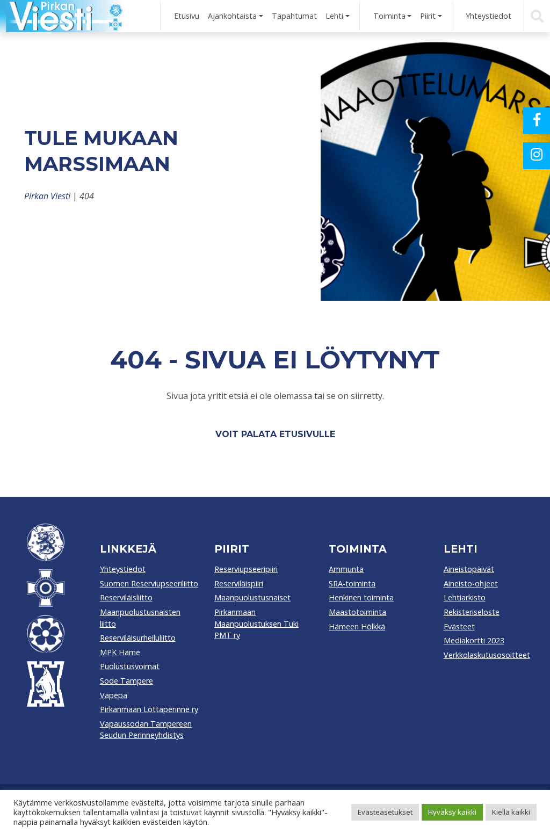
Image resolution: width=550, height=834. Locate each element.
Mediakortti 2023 (474, 640)
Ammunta (346, 569)
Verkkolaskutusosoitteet (487, 655)
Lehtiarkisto (465, 597)
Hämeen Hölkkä (357, 626)
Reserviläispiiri (238, 583)
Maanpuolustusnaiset (252, 597)
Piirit (428, 16)
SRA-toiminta (352, 583)
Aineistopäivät (469, 569)
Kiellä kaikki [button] (511, 812)
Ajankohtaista (232, 16)
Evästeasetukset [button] (385, 812)
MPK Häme (120, 652)
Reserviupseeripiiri (246, 569)
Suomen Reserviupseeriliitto (149, 583)
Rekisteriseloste (472, 612)
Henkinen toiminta (361, 597)
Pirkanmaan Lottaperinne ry (149, 709)
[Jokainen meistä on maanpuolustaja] (62, 16)
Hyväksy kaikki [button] (452, 812)
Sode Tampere (126, 681)
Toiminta (389, 16)
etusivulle (307, 434)
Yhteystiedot (488, 16)
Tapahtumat (294, 16)
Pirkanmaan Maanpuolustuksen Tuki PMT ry (256, 623)
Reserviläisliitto (126, 597)
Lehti (334, 16)
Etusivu (186, 16)
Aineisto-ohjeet (471, 583)
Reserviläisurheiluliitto (138, 638)
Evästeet (459, 626)
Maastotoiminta (357, 612)
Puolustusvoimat (130, 666)
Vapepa (113, 695)
